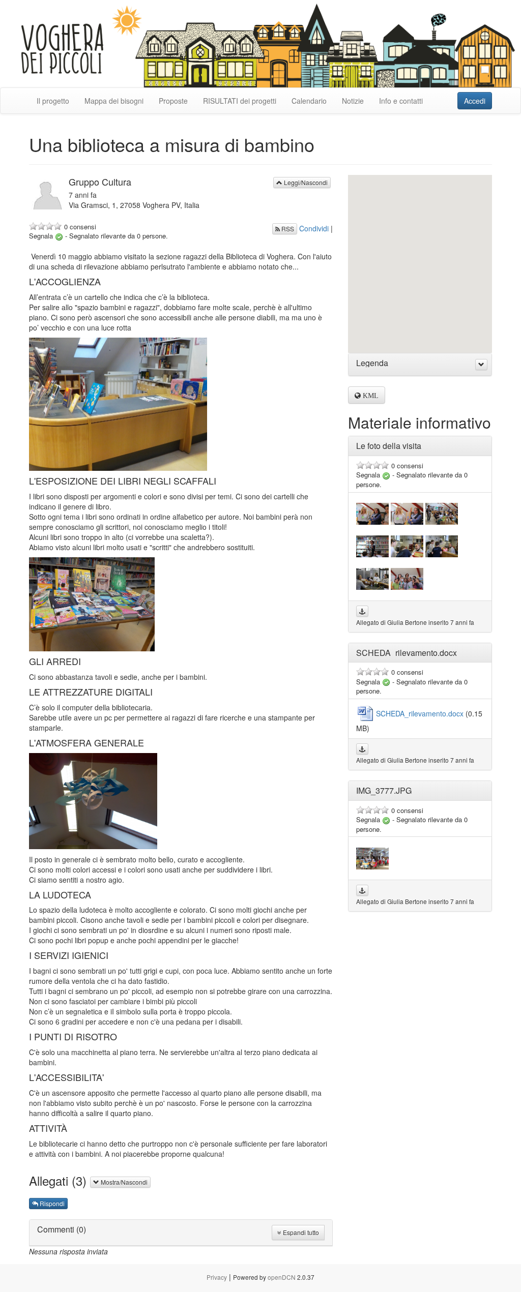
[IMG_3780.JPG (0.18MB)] (372, 512)
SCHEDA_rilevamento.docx (421, 713)
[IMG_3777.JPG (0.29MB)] (372, 857)
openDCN (282, 1277)
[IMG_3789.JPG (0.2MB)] (407, 578)
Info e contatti (401, 101)
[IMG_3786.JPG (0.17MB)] (407, 545)
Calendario (309, 101)
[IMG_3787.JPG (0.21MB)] (372, 578)
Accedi (474, 101)
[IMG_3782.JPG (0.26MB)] (372, 545)
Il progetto (53, 101)
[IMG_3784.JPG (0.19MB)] (441, 545)
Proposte (173, 101)
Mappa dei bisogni (113, 101)
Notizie (353, 101)
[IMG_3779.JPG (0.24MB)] (441, 512)
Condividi (314, 228)
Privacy (217, 1277)
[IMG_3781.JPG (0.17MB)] (407, 512)
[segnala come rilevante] (59, 236)
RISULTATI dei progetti (239, 101)
